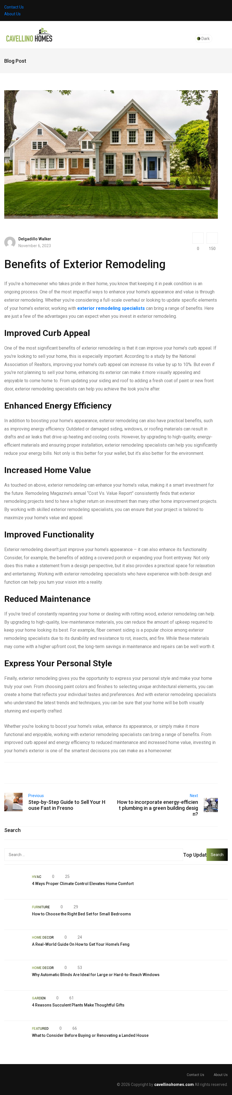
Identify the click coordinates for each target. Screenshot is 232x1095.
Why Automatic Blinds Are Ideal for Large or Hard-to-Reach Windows (96, 974)
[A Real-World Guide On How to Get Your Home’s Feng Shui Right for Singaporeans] (15, 945)
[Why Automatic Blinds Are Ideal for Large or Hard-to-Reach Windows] (15, 975)
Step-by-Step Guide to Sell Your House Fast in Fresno (66, 805)
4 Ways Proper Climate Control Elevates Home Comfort (83, 883)
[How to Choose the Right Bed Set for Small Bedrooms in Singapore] (15, 914)
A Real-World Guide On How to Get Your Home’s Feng (81, 944)
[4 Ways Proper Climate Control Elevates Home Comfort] (15, 884)
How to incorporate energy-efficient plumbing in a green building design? (157, 808)
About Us (12, 14)
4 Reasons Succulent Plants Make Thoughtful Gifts (78, 1005)
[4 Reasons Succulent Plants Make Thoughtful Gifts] (15, 1006)
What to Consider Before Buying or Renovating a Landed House (90, 1035)
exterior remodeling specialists (111, 308)
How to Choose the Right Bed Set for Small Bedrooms (81, 914)
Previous (36, 795)
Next (194, 795)
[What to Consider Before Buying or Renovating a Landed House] (15, 1036)
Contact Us (14, 7)
